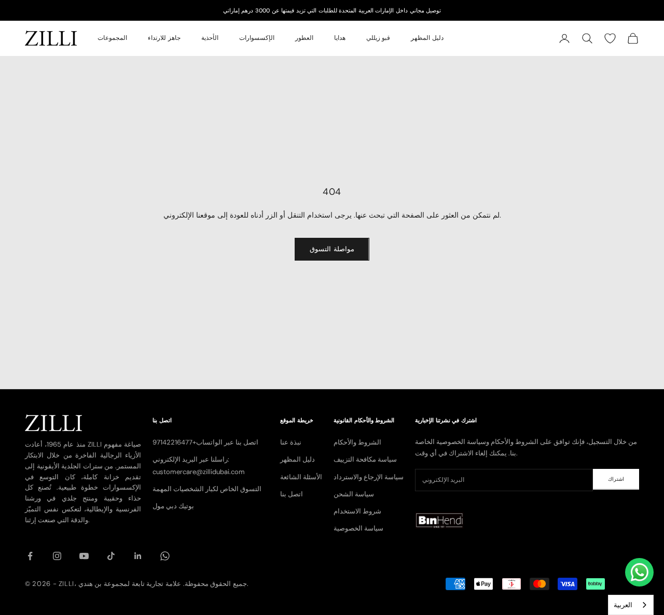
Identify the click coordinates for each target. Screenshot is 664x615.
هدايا (339, 38)
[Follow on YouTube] (84, 556)
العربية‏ (623, 604)
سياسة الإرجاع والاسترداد (369, 477)
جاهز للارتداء (164, 38)
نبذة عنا (290, 442)
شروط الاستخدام (357, 511)
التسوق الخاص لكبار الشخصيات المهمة (207, 488)
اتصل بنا (291, 494)
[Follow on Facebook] (30, 556)
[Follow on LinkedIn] (138, 556)
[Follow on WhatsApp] (165, 556)
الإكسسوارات (256, 38)
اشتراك (616, 479)
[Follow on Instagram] (57, 556)
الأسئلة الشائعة (301, 477)
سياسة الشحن (354, 494)
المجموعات (112, 38)
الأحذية (209, 38)
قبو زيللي (378, 38)
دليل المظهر (427, 38)
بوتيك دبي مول (173, 506)
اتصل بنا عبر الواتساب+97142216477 (205, 442)
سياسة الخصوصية (358, 528)
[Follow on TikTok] (111, 556)
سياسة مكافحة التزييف (365, 459)
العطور (304, 38)
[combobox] (631, 605)
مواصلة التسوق (332, 249)
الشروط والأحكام (357, 442)
